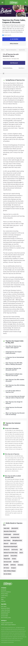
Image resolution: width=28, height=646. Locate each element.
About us (3, 597)
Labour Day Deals (5, 610)
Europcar (13, 568)
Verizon (14, 558)
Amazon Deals (4, 614)
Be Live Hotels (7, 574)
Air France (6, 568)
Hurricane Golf (7, 561)
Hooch (21, 552)
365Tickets (13, 564)
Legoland (6, 555)
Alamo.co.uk (13, 543)
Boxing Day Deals (5, 612)
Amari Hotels (7, 540)
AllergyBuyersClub (17, 540)
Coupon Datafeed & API (7, 622)
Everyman (20, 564)
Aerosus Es (6, 549)
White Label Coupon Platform (8, 624)
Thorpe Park (7, 558)
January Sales (4, 615)
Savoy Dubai (14, 555)
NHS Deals (3, 606)
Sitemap (3, 601)
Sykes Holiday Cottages (9, 571)
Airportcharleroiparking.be (10, 546)
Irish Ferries (15, 549)
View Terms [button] (22, 68)
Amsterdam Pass (15, 537)
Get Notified (14, 39)
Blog (2, 599)
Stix (21, 549)
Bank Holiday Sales (6, 617)
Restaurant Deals (5, 608)
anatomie (6, 537)
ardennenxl (16, 534)
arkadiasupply (7, 534)
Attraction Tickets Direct (10, 531)
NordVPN (6, 564)
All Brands (3, 590)
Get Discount (14, 63)
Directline (15, 561)
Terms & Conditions (6, 592)
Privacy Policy (4, 593)
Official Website (14, 43)
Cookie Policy (4, 595)
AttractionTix (15, 528)
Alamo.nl (6, 543)
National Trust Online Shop (10, 552)
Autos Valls (6, 528)
